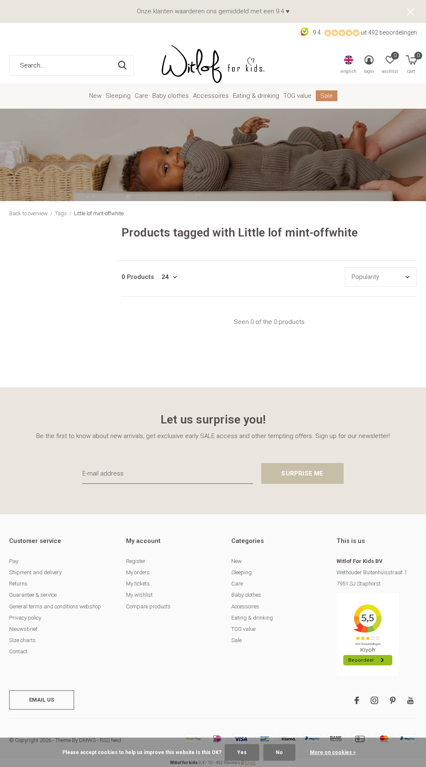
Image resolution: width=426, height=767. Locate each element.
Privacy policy (25, 618)
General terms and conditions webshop (55, 606)
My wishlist (139, 595)
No (279, 752)
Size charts (22, 640)
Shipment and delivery (35, 572)
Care (141, 96)
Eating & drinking (256, 96)
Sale (326, 96)
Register (136, 561)
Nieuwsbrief (23, 629)
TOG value (297, 96)
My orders (138, 572)
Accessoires (211, 96)
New (95, 96)
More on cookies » (333, 752)
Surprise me (302, 473)
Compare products (148, 606)
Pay (13, 561)
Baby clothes (170, 96)
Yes (242, 752)
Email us (41, 700)
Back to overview (28, 213)
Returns (18, 583)
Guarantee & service (33, 595)
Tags (61, 213)
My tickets (138, 583)
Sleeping (118, 96)
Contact (18, 651)
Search (122, 65)
